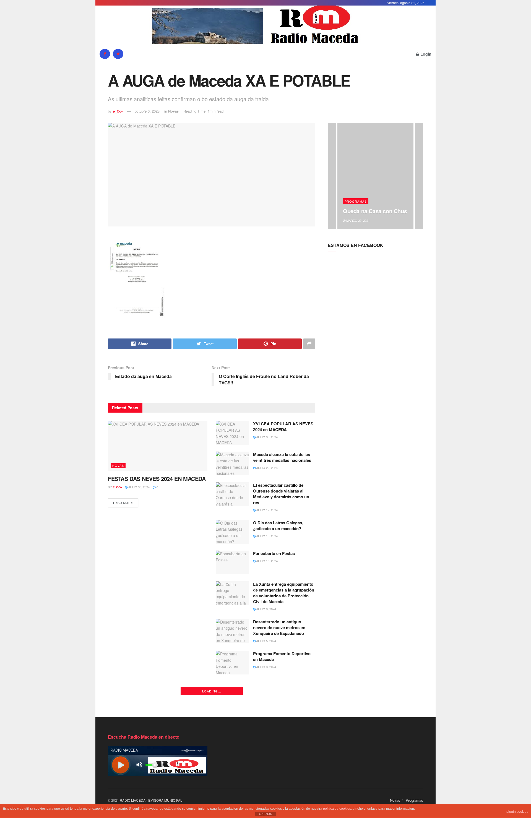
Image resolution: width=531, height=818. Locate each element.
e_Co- (118, 111)
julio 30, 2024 (138, 487)
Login (425, 54)
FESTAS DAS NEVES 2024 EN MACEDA (157, 479)
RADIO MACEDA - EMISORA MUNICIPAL (151, 800)
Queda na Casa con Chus (375, 211)
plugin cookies (517, 812)
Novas (173, 111)
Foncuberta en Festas (274, 553)
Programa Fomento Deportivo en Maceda (282, 656)
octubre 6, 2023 (147, 111)
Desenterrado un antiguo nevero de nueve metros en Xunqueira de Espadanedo (279, 627)
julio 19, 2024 (267, 510)
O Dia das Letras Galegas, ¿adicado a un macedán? (278, 526)
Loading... (211, 691)
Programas (356, 201)
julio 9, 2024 (266, 609)
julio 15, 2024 (267, 536)
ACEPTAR (265, 814)
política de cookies (337, 809)
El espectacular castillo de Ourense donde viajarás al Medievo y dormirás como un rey (281, 494)
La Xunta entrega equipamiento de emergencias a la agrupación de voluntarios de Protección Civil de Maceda (283, 593)
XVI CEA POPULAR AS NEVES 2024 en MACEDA (283, 427)
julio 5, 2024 (266, 641)
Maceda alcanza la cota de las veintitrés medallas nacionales (282, 457)
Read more (123, 502)
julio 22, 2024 (267, 467)
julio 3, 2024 (266, 667)
